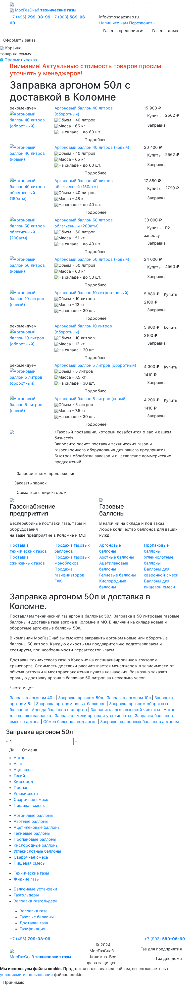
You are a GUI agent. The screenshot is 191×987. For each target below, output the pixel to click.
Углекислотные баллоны (37, 851)
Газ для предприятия (123, 30)
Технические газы (31, 873)
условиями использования (26, 974)
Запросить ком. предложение (46, 473)
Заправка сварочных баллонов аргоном (139, 721)
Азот (18, 763)
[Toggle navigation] (140, 7)
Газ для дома (165, 30)
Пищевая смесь (29, 805)
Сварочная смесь (31, 799)
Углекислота (26, 793)
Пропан (21, 787)
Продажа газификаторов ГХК (69, 575)
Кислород (23, 781)
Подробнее (95, 139)
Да (11, 749)
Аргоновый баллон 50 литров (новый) (91, 259)
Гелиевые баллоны (117, 574)
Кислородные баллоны (36, 845)
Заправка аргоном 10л (129, 697)
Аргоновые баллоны (33, 815)
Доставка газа (34, 922)
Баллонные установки (35, 888)
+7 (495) (30, 16)
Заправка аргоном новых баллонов (70, 703)
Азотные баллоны (116, 557)
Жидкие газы (27, 879)
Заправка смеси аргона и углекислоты (93, 715)
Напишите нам (113, 22)
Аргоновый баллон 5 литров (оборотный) (95, 365)
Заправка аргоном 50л (80, 697)
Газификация (32, 928)
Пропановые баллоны (35, 839)
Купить (154, 115)
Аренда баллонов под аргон (59, 709)
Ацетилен (23, 769)
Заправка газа (34, 910)
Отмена (29, 749)
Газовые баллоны (37, 916)
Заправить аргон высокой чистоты (125, 709)
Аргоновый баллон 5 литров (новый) (90, 398)
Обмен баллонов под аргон (69, 721)
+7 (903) (164, 938)
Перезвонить (142, 22)
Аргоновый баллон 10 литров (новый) (91, 292)
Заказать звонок (30, 482)
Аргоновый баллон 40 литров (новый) (91, 147)
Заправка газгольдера (35, 900)
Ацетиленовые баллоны (37, 827)
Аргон (19, 757)
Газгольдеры (26, 894)
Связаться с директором (41, 492)
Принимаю (13, 982)
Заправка (156, 125)
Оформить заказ (19, 40)
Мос (40, 956)
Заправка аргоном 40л (32, 697)
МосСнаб (45, 9)
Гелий (19, 775)
